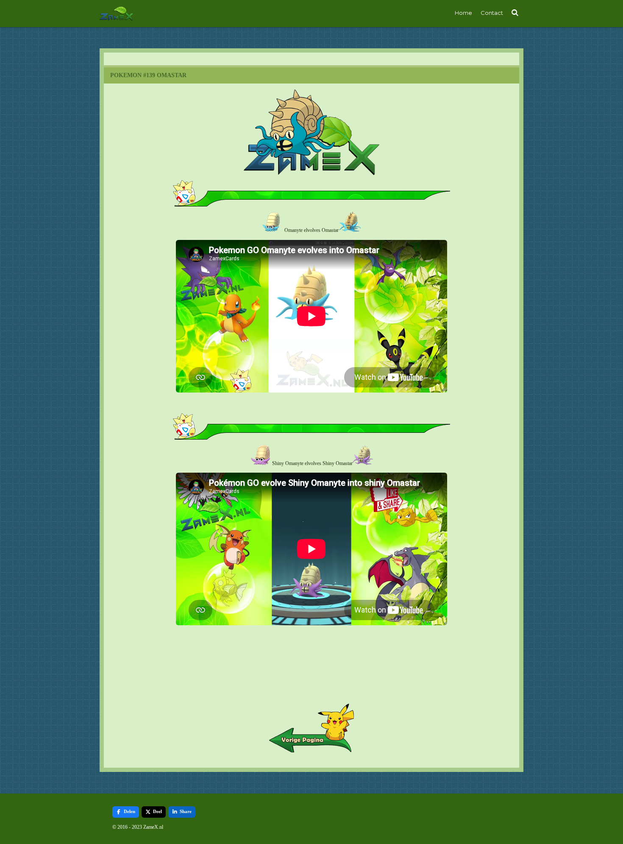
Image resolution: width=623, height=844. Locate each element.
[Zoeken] (515, 12)
